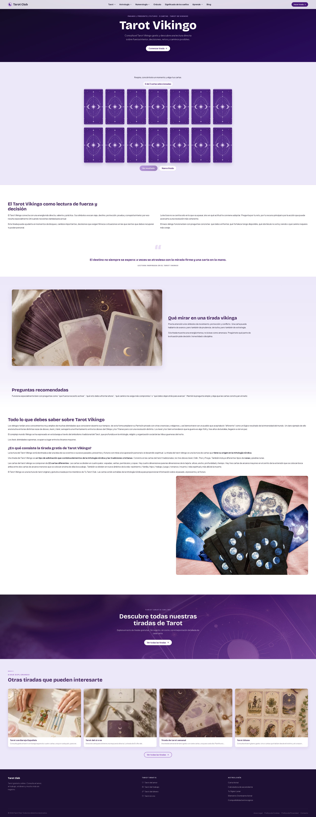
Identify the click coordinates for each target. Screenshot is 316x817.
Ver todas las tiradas (156, 642)
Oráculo (157, 4)
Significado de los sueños (177, 4)
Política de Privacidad (290, 813)
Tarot (110, 4)
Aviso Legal (258, 813)
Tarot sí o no (150, 796)
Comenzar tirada (156, 48)
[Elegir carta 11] (158, 145)
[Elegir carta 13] (200, 145)
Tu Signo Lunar (234, 791)
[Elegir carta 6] (200, 107)
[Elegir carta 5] (179, 107)
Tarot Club (14, 778)
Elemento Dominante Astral (240, 795)
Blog (209, 4)
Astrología (124, 4)
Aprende (196, 4)
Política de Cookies (272, 813)
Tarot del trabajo (152, 787)
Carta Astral (233, 782)
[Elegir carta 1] (93, 107)
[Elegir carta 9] (114, 145)
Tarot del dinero (151, 791)
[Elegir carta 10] (136, 145)
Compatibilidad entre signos (240, 800)
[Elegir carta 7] (222, 107)
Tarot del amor (151, 782)
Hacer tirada (299, 4)
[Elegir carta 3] (136, 107)
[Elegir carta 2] (114, 107)
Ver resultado (148, 168)
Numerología (141, 4)
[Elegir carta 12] (179, 145)
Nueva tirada (168, 168)
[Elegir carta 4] (158, 107)
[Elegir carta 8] (93, 145)
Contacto (304, 813)
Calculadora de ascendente (240, 787)
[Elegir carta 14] (222, 145)
